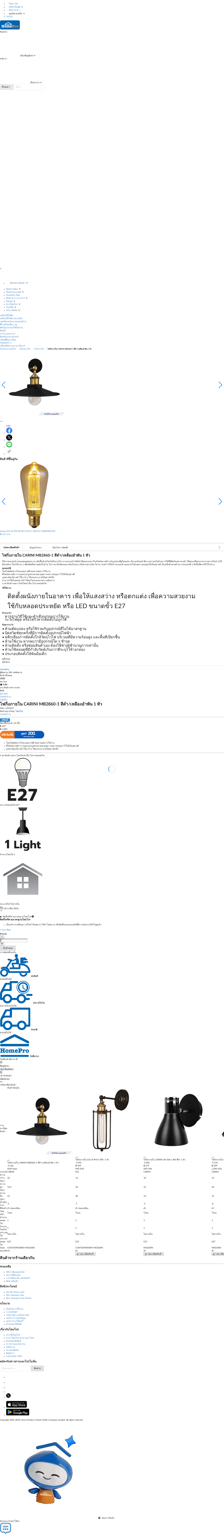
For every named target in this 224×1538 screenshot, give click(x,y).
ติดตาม (37, 1368)
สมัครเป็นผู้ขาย (15, 7)
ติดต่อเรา (10, 1353)
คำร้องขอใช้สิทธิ (14, 1324)
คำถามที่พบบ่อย (13, 1275)
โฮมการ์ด (13, 4)
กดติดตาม (17, 672)
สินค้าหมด (8, 948)
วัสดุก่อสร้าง (5, 343)
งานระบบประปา (7, 334)
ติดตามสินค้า (12, 1281)
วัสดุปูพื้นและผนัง (8, 340)
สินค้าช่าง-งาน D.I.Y (15, 298)
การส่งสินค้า (12, 1312)
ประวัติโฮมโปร (13, 1335)
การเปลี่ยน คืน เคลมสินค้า (18, 1278)
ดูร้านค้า (4, 694)
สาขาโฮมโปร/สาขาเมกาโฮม (20, 1338)
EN (11, 17)
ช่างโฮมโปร (12, 304)
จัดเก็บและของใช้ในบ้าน (11, 328)
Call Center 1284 (14, 1356)
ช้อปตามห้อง (12, 289)
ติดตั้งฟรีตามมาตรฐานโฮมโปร (50, 921)
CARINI (3, 700)
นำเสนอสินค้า (12, 1350)
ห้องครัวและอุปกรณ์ (9, 337)
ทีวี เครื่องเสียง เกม (8, 325)
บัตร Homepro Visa (15, 1295)
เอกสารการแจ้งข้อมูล (16, 1318)
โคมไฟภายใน (24, 349)
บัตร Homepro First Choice (18, 1298)
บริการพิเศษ (11, 310)
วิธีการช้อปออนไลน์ (15, 1272)
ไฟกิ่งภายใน (39, 349)
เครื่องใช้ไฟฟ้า (7, 315)
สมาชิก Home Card (15, 1292)
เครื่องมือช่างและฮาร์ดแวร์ (12, 346)
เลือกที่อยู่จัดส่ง (26, 56)
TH (7, 17)
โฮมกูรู (9, 301)
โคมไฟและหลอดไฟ (8, 349)
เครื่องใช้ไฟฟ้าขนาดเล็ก (11, 319)
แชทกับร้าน (5, 697)
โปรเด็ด (9, 307)
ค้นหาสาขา (14, 10)
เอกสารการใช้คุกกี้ (14, 1321)
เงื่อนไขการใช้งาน (14, 1309)
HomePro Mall (13, 295)
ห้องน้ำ (3, 331)
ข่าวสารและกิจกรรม (15, 1344)
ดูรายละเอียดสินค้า (85, 1254)
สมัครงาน (10, 1347)
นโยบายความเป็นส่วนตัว (17, 1315)
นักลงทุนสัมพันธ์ (13, 1341)
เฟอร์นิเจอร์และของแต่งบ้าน (13, 322)
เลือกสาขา (34, 83)
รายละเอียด (5, 930)
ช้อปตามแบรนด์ (13, 292)
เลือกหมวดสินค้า (17, 283)
